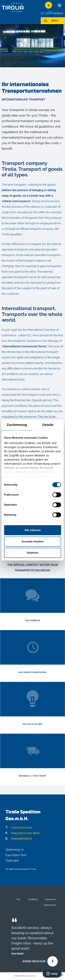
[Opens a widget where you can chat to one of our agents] (52, 974)
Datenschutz (50, 905)
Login (48, 5)
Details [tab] (48, 425)
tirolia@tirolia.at (19, 838)
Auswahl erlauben (33, 541)
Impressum (50, 899)
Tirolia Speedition (13, 7)
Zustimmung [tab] (17, 425)
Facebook (51, 960)
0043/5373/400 (19, 827)
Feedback (33, 899)
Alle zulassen (32, 530)
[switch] (56, 494)
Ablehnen (32, 552)
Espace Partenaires (12, 20)
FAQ (18, 899)
